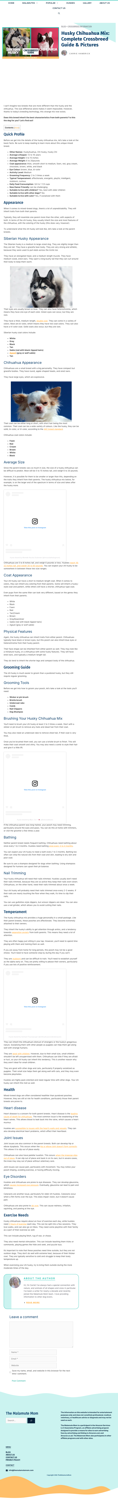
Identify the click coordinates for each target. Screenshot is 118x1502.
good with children (21, 1054)
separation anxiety (20, 932)
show (16, 128)
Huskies (70, 3)
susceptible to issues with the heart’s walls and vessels (40, 1128)
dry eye (34, 1205)
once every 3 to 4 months (61, 846)
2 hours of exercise (18, 1224)
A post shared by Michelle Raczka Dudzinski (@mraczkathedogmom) (35, 557)
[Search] (31, 1420)
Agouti (13, 353)
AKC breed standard (53, 429)
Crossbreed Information (80, 26)
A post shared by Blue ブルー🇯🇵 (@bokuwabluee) (35, 820)
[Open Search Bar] (59, 13)
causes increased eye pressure (24, 1185)
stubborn (16, 959)
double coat (42, 321)
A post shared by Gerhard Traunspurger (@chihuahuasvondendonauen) (35, 1037)
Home (11, 3)
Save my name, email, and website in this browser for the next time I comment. (41, 1372)
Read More (33, 1302)
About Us (105, 3)
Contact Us (59, 8)
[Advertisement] (59, 83)
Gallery (87, 3)
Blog (63, 26)
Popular (50, 3)
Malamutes (28, 3)
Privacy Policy (13, 1460)
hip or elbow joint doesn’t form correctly (58, 1146)
